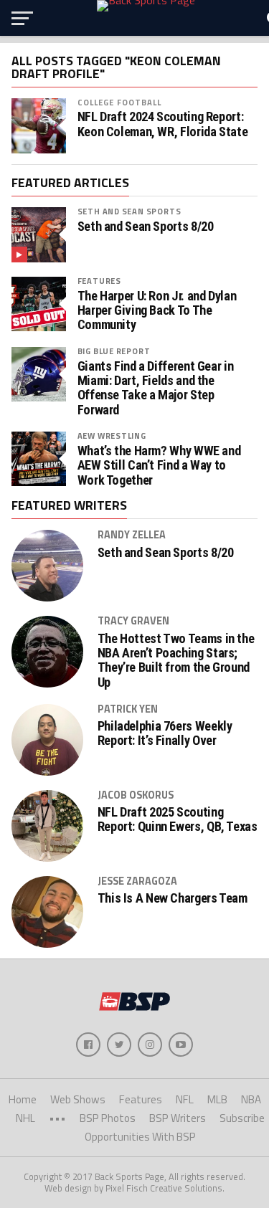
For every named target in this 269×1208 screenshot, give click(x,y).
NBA (251, 1099)
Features (99, 281)
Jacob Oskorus (136, 795)
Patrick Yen (128, 709)
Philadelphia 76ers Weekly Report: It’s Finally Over (165, 733)
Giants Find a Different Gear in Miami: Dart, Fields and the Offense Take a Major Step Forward (155, 388)
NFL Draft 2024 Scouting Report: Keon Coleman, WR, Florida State (162, 124)
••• (57, 1118)
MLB (217, 1099)
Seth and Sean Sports (129, 211)
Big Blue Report (114, 351)
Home (23, 1099)
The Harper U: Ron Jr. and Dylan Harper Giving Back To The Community (157, 310)
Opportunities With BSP (140, 1136)
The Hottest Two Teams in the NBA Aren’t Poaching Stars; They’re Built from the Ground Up (176, 661)
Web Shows (77, 1099)
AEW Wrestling (111, 435)
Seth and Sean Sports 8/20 (145, 226)
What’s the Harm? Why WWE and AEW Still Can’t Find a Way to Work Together (159, 465)
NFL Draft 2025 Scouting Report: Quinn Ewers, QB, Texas (178, 819)
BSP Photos (108, 1118)
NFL (185, 1099)
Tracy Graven (133, 621)
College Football (119, 102)
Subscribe (242, 1118)
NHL (25, 1118)
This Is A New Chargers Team (172, 898)
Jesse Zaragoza (137, 881)
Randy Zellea (132, 535)
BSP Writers (177, 1118)
